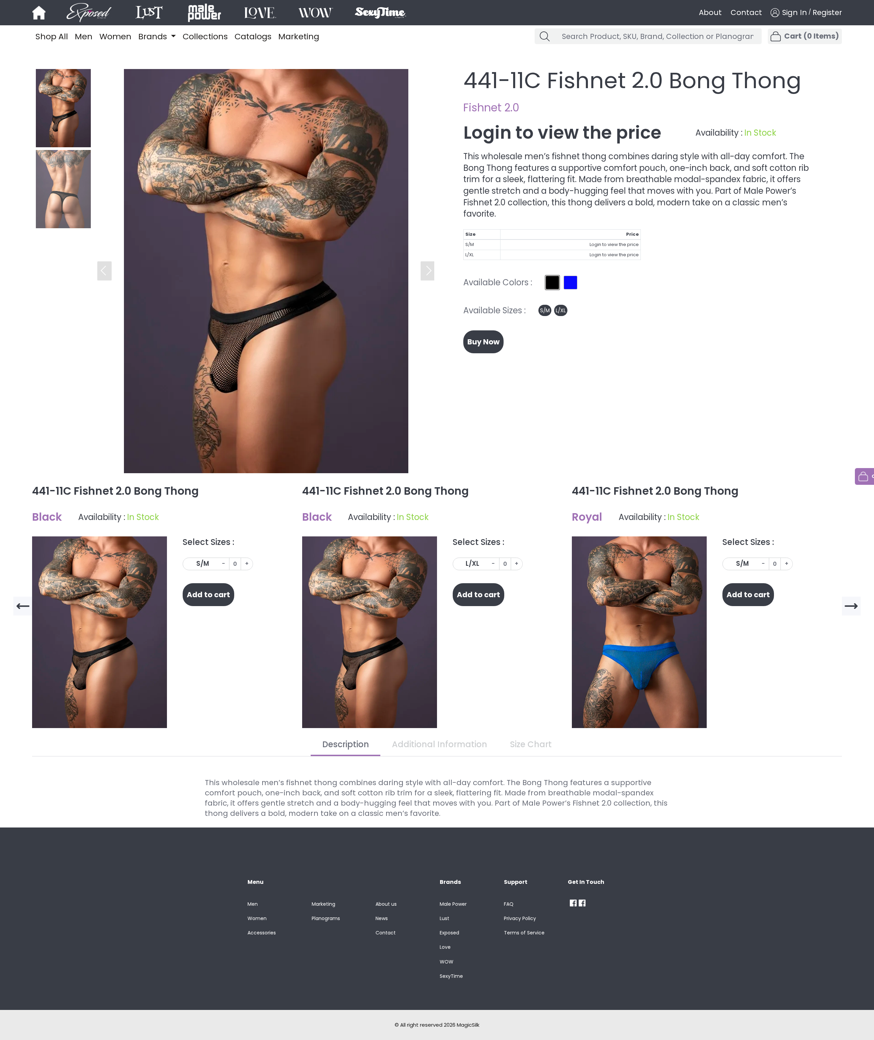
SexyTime (451, 976)
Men (84, 36)
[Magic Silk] (583, 903)
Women (115, 36)
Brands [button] (153, 36)
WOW (446, 961)
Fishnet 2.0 (491, 107)
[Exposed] (89, 12)
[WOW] (315, 12)
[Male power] (204, 13)
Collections (205, 36)
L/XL (561, 310)
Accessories (262, 932)
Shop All (52, 36)
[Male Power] (573, 903)
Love (445, 947)
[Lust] (149, 12)
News (382, 918)
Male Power (453, 904)
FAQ (508, 904)
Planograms (326, 918)
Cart (811, 36)
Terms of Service (524, 932)
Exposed (449, 932)
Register (827, 12)
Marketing (298, 36)
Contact (746, 12)
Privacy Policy (520, 918)
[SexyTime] (380, 12)
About (710, 12)
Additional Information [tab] (439, 744)
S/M (545, 310)
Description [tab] (345, 744)
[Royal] (570, 282)
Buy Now (483, 342)
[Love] (260, 12)
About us (386, 904)
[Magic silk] (39, 12)
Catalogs (253, 36)
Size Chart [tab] (531, 744)
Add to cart (208, 594)
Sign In (794, 12)
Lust (444, 918)
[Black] (552, 282)
